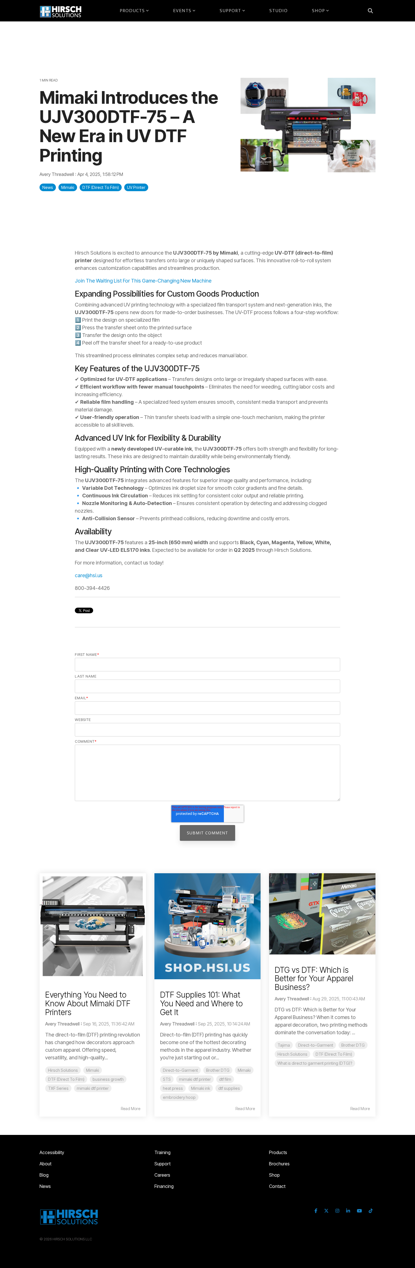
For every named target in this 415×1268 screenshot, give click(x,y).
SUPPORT (230, 10)
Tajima (284, 1045)
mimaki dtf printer (93, 1088)
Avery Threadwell (57, 174)
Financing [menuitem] (164, 1186)
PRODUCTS (132, 10)
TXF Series (58, 1088)
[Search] (370, 11)
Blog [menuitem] (44, 1175)
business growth (108, 1079)
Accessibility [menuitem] (52, 1152)
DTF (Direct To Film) (100, 187)
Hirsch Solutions (63, 1070)
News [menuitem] (45, 1186)
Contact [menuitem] (277, 1186)
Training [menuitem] (162, 1152)
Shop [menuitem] (274, 1175)
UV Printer (136, 187)
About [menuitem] (45, 1163)
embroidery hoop (179, 1097)
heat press (173, 1088)
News (47, 187)
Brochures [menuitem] (279, 1163)
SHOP (318, 10)
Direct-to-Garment (180, 1070)
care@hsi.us (88, 575)
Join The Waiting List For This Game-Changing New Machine (143, 281)
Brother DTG (218, 1070)
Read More (130, 1108)
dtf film (225, 1079)
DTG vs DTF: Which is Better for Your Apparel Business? (314, 978)
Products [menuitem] (278, 1152)
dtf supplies (229, 1088)
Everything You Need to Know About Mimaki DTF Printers (87, 1003)
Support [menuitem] (162, 1163)
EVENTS (182, 10)
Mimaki (67, 187)
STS (167, 1079)
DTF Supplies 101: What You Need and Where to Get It (201, 1003)
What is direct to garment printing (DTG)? (315, 1063)
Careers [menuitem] (162, 1175)
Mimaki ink (200, 1088)
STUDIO (278, 10)
